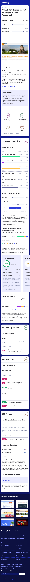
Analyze (22, 573)
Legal (20, 564)
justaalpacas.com (5, 535)
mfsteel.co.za (4, 555)
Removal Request (19, 566)
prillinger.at (6, 7)
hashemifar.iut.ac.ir (6, 552)
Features (8, 564)
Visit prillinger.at (7, 87)
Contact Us (15, 564)
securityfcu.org (20, 535)
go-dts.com (4, 542)
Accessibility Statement (7, 566)
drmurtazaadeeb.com (21, 555)
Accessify (7, 3)
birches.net (4, 559)
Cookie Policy (13, 568)
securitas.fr (19, 545)
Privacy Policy (4, 568)
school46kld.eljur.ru (6, 545)
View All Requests (15, 208)
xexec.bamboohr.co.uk (21, 538)
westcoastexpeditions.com (8, 538)
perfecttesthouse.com (6, 549)
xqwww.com (19, 559)
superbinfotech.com (21, 549)
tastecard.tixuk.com (21, 542)
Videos (2, 564)
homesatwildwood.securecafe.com (23, 552)
